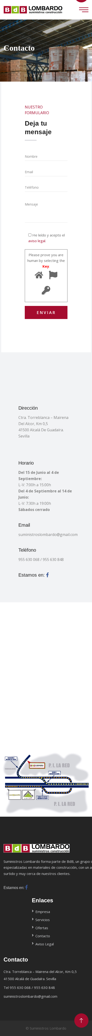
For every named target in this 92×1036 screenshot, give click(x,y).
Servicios (42, 919)
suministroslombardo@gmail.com (46, 534)
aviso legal (36, 240)
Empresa (42, 911)
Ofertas (41, 927)
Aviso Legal (44, 944)
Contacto (42, 935)
